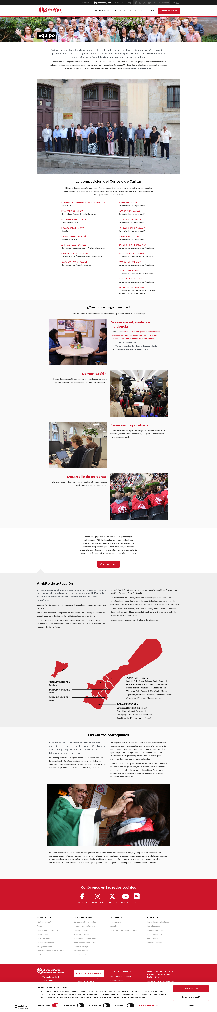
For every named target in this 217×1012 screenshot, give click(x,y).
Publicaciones (115, 922)
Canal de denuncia (85, 981)
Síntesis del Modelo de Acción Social (132, 349)
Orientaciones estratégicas (48, 930)
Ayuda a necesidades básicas (85, 942)
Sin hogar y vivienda (81, 934)
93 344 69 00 (51, 980)
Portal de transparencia (88, 973)
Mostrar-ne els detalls (148, 1005)
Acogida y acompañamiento (84, 926)
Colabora (151, 11)
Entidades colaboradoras (46, 942)
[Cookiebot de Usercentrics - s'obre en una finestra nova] (21, 1007)
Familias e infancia (81, 930)
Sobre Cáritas (119, 11)
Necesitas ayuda (80, 955)
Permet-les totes (191, 989)
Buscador (165, 3)
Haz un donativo (170, 11)
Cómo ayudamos (100, 11)
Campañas (119, 3)
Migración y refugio (81, 947)
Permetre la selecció (191, 997)
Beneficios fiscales (154, 942)
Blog (129, 3)
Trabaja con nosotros (45, 947)
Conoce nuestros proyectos (85, 922)
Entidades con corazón (156, 930)
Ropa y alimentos (153, 938)
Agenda (113, 926)
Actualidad (136, 11)
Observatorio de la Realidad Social (123, 930)
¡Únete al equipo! (108, 564)
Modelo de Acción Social (126, 342)
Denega (191, 1005)
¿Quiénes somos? (44, 922)
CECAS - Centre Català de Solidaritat (161, 981)
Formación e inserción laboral (85, 938)
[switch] (80, 1005)
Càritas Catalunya (117, 980)
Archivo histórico (43, 938)
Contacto (85, 3)
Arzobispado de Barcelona (120, 976)
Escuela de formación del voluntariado (51, 951)
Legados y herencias (155, 934)
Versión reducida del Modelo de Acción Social (136, 346)
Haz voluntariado (153, 926)
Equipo (39, 926)
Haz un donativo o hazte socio (158, 922)
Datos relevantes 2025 (46, 934)
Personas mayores (81, 951)
